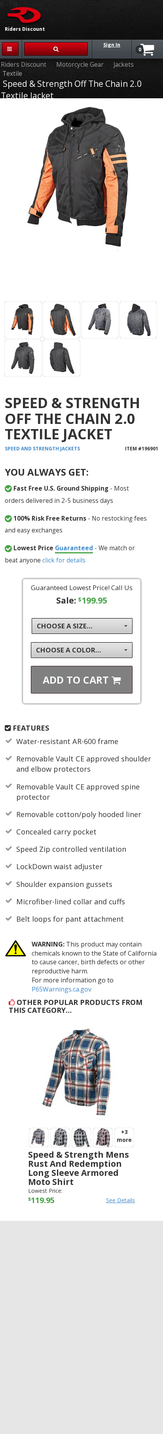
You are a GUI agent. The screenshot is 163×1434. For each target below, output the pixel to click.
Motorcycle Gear (80, 64)
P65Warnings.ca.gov (61, 989)
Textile (12, 73)
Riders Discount (23, 64)
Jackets (124, 64)
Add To (77, 679)
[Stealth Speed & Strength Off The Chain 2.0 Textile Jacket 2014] (23, 358)
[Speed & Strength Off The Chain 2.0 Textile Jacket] (81, 201)
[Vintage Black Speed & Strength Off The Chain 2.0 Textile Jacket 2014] (100, 320)
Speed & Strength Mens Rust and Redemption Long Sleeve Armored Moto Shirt (78, 1168)
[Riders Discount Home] (21, 14)
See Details (120, 1200)
